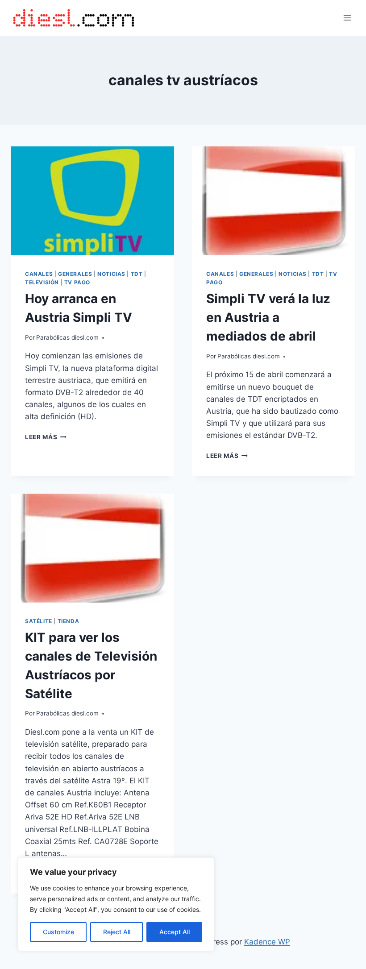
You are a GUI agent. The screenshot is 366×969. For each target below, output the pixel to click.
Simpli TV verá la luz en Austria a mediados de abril (268, 317)
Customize (58, 932)
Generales (75, 273)
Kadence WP (267, 941)
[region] (116, 904)
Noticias (111, 273)
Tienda (68, 621)
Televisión (42, 282)
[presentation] (92, 200)
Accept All (174, 932)
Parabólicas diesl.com (67, 337)
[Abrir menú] (347, 18)
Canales (39, 273)
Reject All (116, 932)
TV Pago (77, 282)
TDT (137, 273)
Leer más (46, 437)
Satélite (38, 621)
